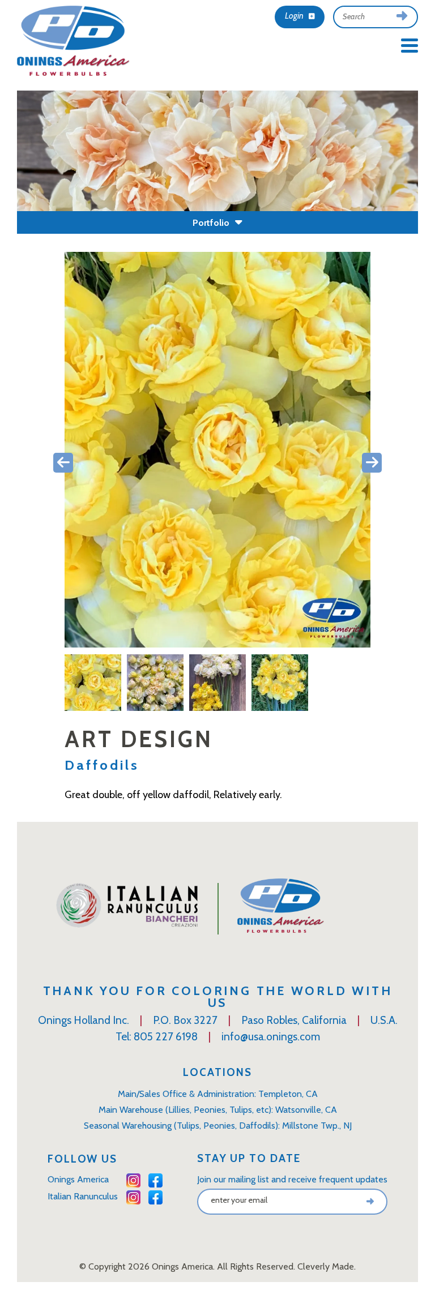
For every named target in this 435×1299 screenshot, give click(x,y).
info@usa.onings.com (270, 1036)
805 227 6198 (166, 1036)
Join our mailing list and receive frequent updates (292, 1179)
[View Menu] (409, 45)
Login (295, 16)
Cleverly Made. (326, 1266)
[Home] (73, 44)
